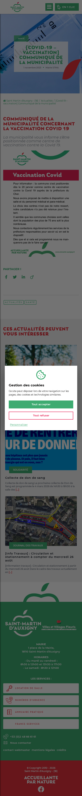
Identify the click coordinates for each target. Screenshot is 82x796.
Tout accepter (41, 404)
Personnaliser (19, 424)
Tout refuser (41, 415)
